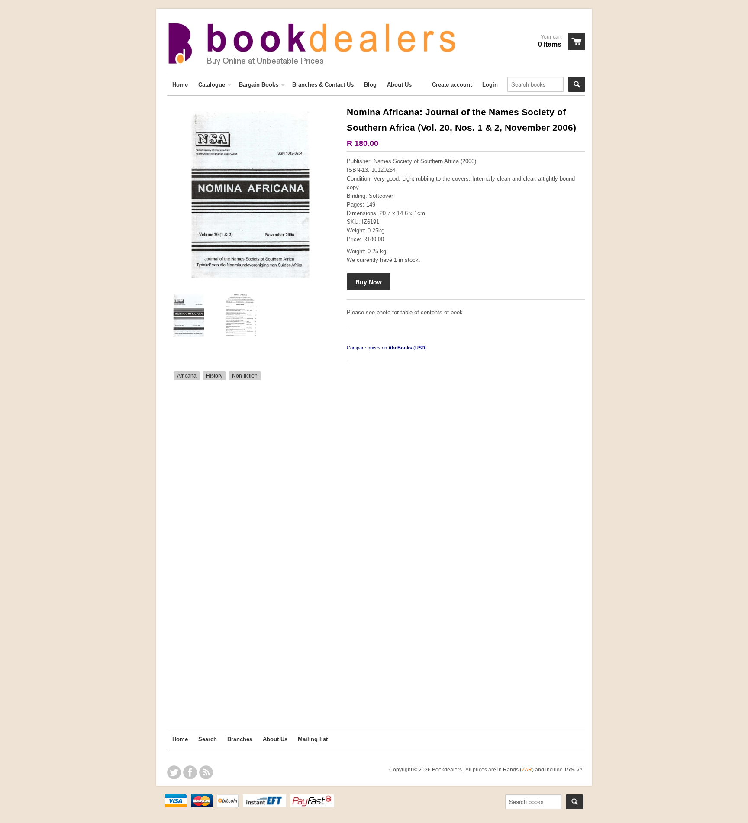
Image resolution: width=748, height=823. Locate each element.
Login (490, 84)
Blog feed (206, 772)
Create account (452, 84)
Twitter (174, 772)
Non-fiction (245, 376)
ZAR (527, 769)
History (214, 376)
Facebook (190, 772)
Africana (187, 376)
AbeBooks (400, 347)
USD (420, 347)
